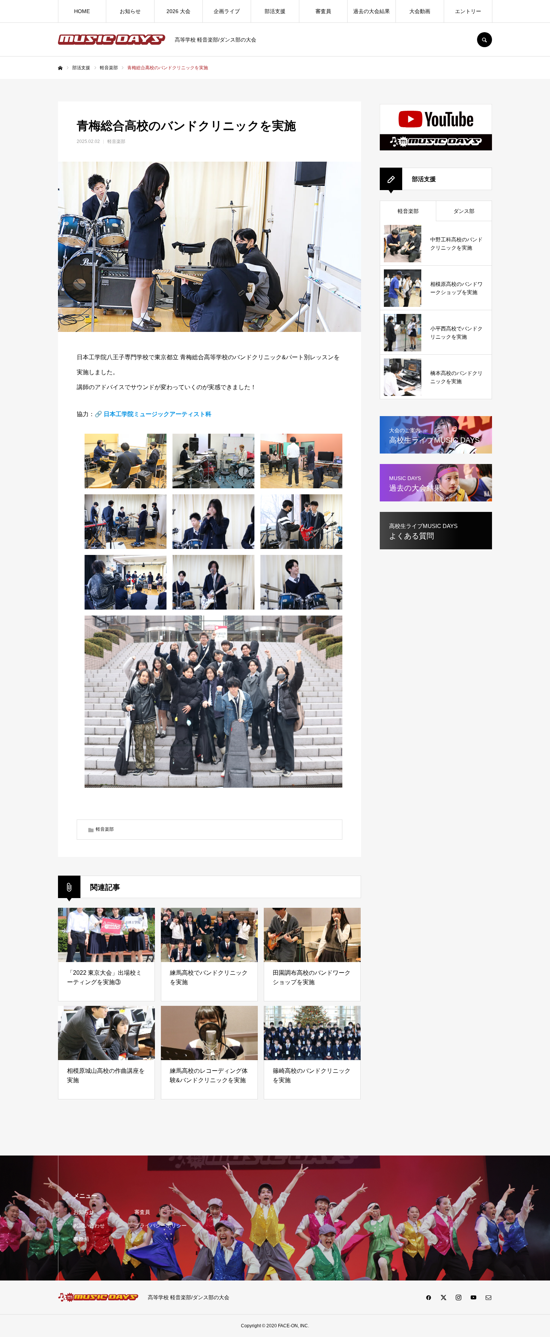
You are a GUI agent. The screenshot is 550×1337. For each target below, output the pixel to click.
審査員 (323, 11)
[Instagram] (458, 1297)
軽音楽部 (116, 141)
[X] (443, 1297)
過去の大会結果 (371, 11)
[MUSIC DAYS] (111, 39)
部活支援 (275, 11)
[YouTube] (473, 1297)
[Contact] (488, 1297)
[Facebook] (428, 1297)
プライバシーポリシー (160, 1225)
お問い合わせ (89, 1225)
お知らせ (130, 11)
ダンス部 (463, 211)
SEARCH (484, 39)
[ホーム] (60, 68)
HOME (82, 11)
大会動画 (419, 11)
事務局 (81, 1239)
